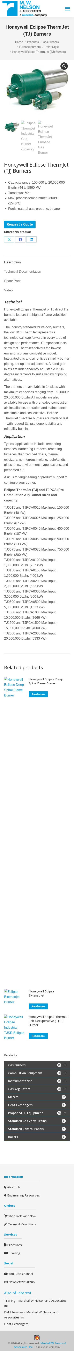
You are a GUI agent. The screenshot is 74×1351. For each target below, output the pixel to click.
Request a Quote (20, 224)
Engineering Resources (23, 1195)
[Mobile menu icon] (67, 9)
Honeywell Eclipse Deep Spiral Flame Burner (46, 681)
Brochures (14, 1245)
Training (14, 1253)
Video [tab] (8, 290)
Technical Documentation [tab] (22, 271)
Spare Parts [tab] (12, 281)
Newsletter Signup (21, 1282)
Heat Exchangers (16, 1324)
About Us (13, 1187)
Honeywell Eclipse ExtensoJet (41, 993)
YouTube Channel (20, 1274)
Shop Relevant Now (22, 1216)
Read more (38, 694)
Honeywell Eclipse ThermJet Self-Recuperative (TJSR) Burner (49, 1021)
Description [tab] (12, 262)
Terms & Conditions (21, 1224)
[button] (64, 66)
